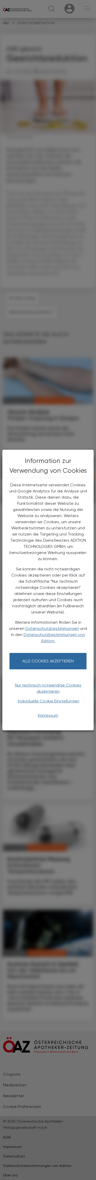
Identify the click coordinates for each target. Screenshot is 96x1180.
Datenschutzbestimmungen (52, 628)
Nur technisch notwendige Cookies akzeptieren (48, 688)
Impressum (48, 715)
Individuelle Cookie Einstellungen (48, 701)
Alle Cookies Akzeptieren (48, 661)
